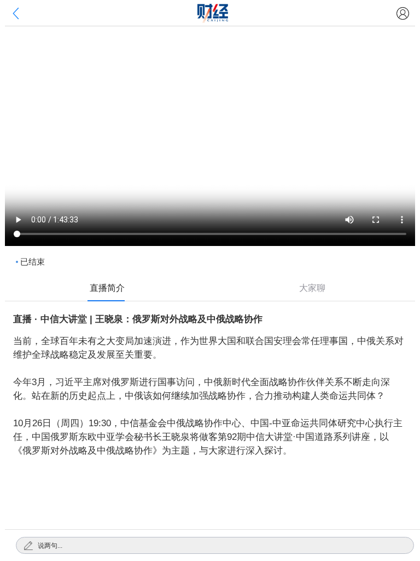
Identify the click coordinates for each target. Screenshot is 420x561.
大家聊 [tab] (312, 288)
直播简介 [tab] (107, 288)
